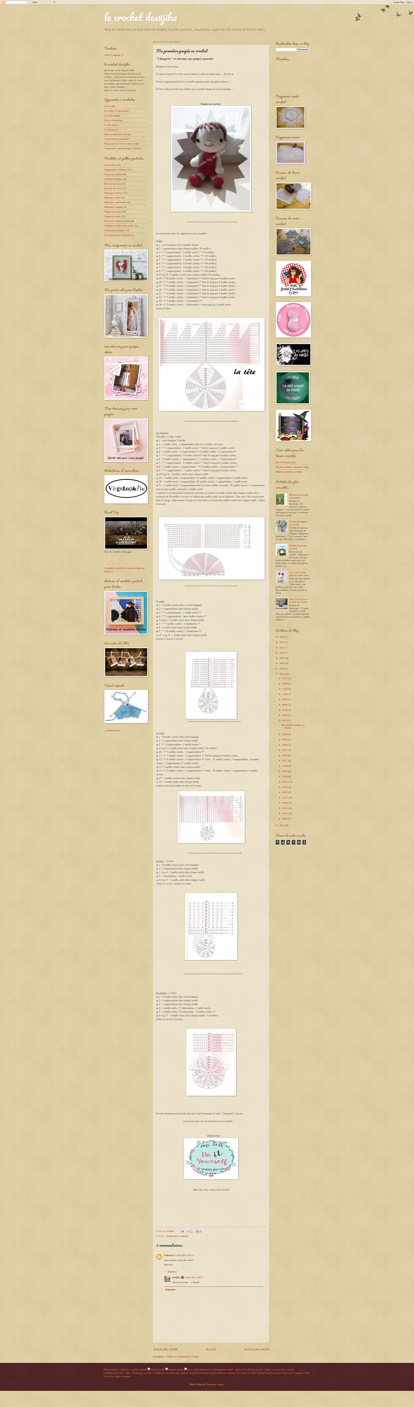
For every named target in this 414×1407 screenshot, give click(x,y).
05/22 (285, 715)
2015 (282, 825)
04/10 (285, 755)
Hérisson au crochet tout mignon (298, 496)
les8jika (176, 1277)
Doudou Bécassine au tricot (298, 547)
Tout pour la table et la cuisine (118, 225)
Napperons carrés (112, 211)
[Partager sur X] (194, 1231)
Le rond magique (112, 115)
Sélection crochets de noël (117, 221)
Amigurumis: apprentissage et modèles (123, 148)
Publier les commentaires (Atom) (183, 1356)
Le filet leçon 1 (111, 124)
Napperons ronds (112, 216)
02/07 (285, 792)
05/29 (285, 709)
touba (127, 1372)
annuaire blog (186, 1372)
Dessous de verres (113, 188)
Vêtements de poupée (114, 230)
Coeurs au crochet (113, 174)
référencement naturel (222, 1369)
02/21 (285, 781)
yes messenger (173, 1372)
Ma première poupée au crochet (293, 726)
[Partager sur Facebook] (197, 1231)
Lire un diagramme (113, 120)
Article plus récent (165, 1349)
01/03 (285, 818)
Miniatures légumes (113, 206)
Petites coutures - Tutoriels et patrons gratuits (125, 1369)
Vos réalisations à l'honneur (117, 235)
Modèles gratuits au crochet (289, 471)
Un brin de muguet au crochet (298, 523)
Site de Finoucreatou (285, 462)
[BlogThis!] (191, 1231)
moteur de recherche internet (249, 1369)
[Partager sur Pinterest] (200, 1231)
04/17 (285, 750)
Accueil (211, 1349)
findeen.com (205, 1369)
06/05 (285, 704)
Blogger (220, 1384)
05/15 (285, 720)
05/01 (285, 739)
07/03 (285, 699)
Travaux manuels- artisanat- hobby (292, 466)
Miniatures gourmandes (115, 202)
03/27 (285, 760)
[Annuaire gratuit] (174, 1369)
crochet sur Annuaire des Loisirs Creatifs (236, 1372)
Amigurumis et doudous (177, 1235)
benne (267, 1369)
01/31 (285, 797)
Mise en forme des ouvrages (117, 134)
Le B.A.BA (109, 106)
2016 (282, 673)
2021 (282, 658)
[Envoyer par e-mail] (188, 1231)
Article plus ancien (256, 1349)
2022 (282, 652)
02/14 (285, 787)
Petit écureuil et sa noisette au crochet (298, 600)
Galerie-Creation (265, 1372)
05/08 (285, 734)
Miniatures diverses (113, 192)
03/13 (285, 771)
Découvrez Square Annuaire (117, 1376)
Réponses (172, 1271)
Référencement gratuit (205, 1372)
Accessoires (110, 164)
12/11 (285, 678)
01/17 (285, 808)
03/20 (285, 765)
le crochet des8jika (140, 16)
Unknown (169, 1255)
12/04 (285, 683)
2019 (282, 668)
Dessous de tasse (112, 183)
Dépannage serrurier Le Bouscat (148, 1372)
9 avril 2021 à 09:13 (184, 1255)
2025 (282, 642)
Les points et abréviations (116, 110)
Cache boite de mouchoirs (116, 138)
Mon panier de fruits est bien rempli (121, 143)
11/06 (285, 694)
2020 (282, 663)
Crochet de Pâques (113, 179)
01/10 (285, 813)
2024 (282, 647)
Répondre (168, 1264)
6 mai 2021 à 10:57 (194, 1277)
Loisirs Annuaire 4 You (298, 1372)
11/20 (285, 688)
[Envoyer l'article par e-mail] (181, 1230)
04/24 (285, 744)
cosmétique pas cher (113, 1372)
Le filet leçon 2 (111, 129)
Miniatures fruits (112, 197)
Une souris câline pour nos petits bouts (299, 574)
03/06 (285, 776)
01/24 (285, 802)
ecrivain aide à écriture (283, 1369)
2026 (282, 636)
